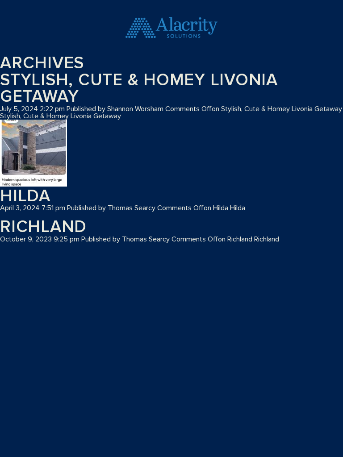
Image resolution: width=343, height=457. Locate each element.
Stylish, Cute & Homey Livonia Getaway (139, 88)
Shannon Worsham (135, 108)
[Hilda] (33, 154)
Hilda (25, 196)
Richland (43, 227)
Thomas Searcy (131, 208)
